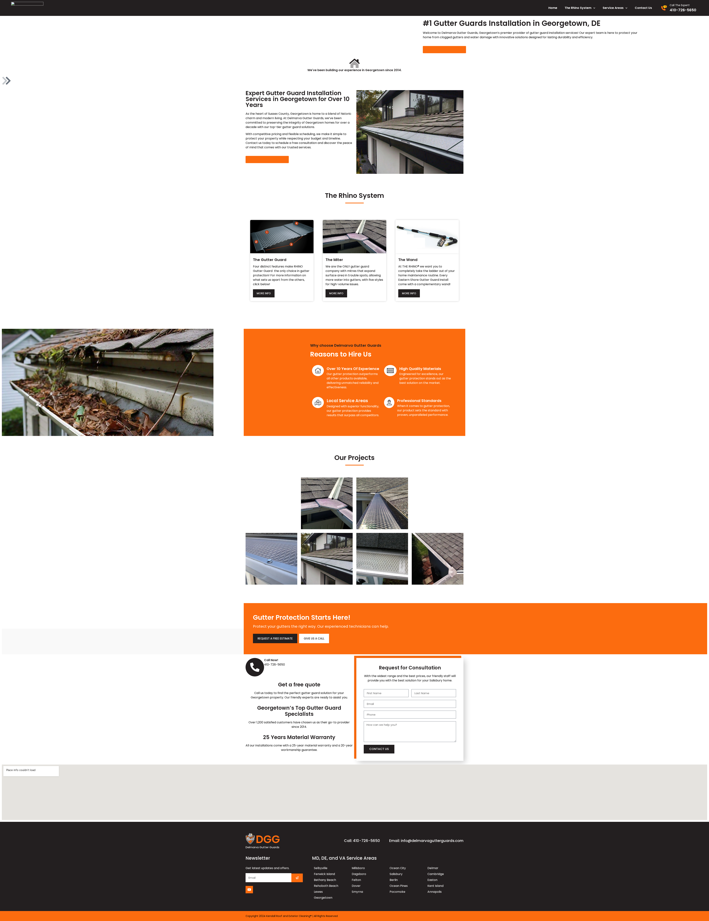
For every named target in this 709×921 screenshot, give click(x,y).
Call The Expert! (680, 5)
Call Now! (271, 660)
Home (552, 8)
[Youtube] (249, 889)
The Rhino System (578, 8)
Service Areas (613, 8)
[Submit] (297, 878)
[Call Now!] (255, 667)
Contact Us (643, 8)
